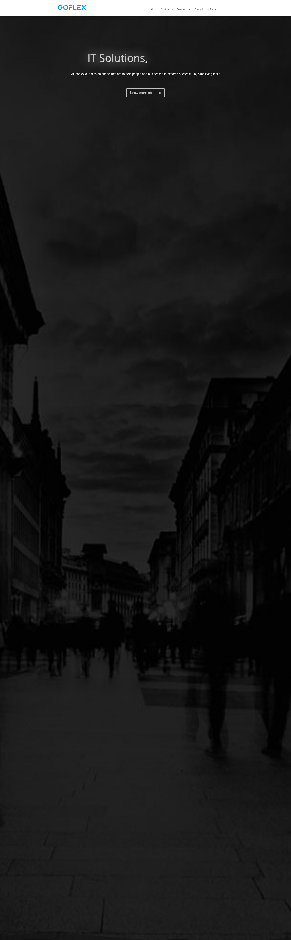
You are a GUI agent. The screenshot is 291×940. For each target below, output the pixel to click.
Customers (167, 9)
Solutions (182, 9)
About (154, 9)
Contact (198, 9)
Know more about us (145, 93)
